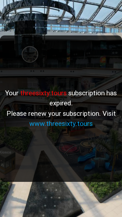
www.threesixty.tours (61, 123)
